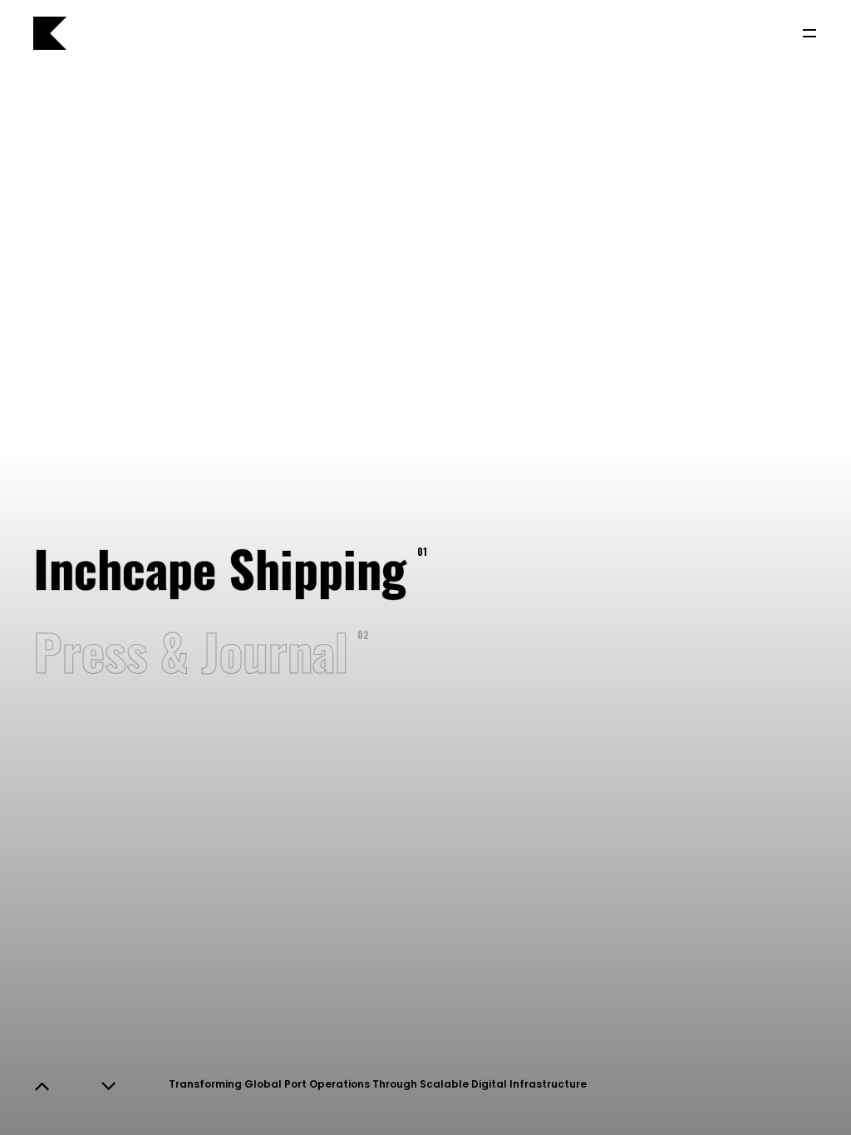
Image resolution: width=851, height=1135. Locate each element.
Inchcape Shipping (218, 567)
